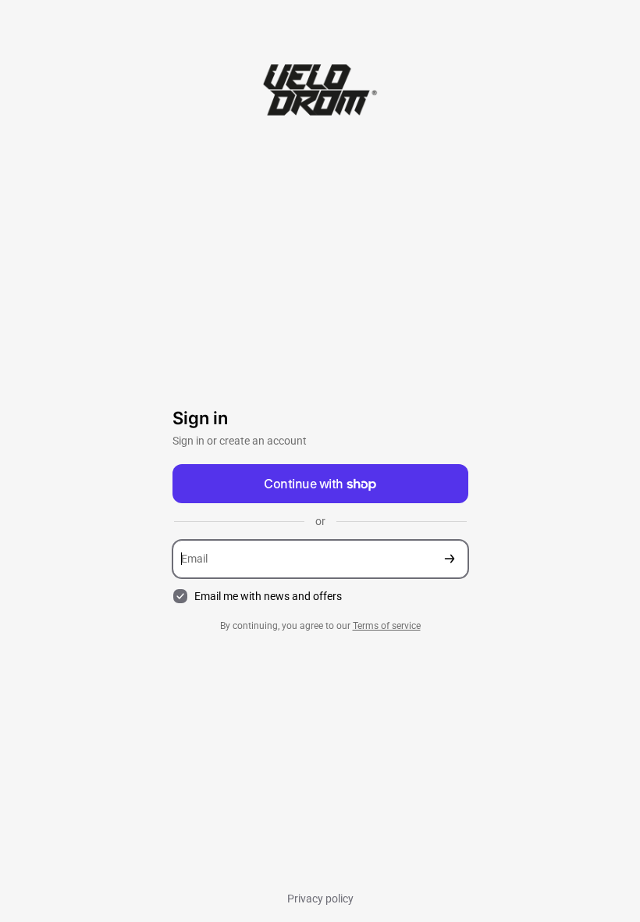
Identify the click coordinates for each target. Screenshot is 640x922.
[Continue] (449, 559)
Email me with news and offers (268, 596)
